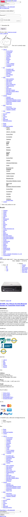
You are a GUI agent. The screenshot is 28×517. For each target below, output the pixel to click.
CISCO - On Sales (10, 131)
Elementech (6, 219)
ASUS (4, 213)
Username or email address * (7, 10)
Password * (3, 15)
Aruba (7, 165)
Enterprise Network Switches (13, 186)
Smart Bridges (6, 249)
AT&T (4, 214)
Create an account (12, 32)
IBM (4, 226)
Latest (23, 266)
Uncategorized (6, 255)
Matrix (4, 233)
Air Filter (8, 196)
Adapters (8, 194)
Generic (8, 171)
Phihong (5, 245)
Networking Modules (8, 237)
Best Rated (24, 269)
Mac (4, 231)
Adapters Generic (10, 173)
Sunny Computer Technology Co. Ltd (12, 254)
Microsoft (5, 234)
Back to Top (3, 516)
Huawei (5, 224)
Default (24, 265)
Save (3, 1)
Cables (8, 141)
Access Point (9, 134)
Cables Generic (10, 176)
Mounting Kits (9, 178)
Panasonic (5, 242)
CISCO (8, 129)
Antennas (8, 139)
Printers (5, 247)
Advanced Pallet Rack (11, 163)
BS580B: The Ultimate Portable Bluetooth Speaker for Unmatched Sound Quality (13, 304)
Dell (7, 145)
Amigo (5, 212)
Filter (1, 258)
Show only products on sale (8, 204)
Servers (8, 152)
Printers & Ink (6, 248)
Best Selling (25, 267)
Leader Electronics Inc (8, 228)
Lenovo (5, 230)
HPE (7, 155)
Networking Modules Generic (13, 181)
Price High (24, 272)
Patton (4, 244)
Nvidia (4, 240)
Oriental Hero (6, 241)
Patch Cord (9, 183)
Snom (4, 251)
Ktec (4, 227)
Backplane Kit (9, 168)
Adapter (8, 160)
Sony (4, 252)
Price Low (24, 270)
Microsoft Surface (7, 235)
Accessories (9, 136)
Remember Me (5, 25)
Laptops (8, 147)
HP (4, 221)
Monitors (8, 150)
